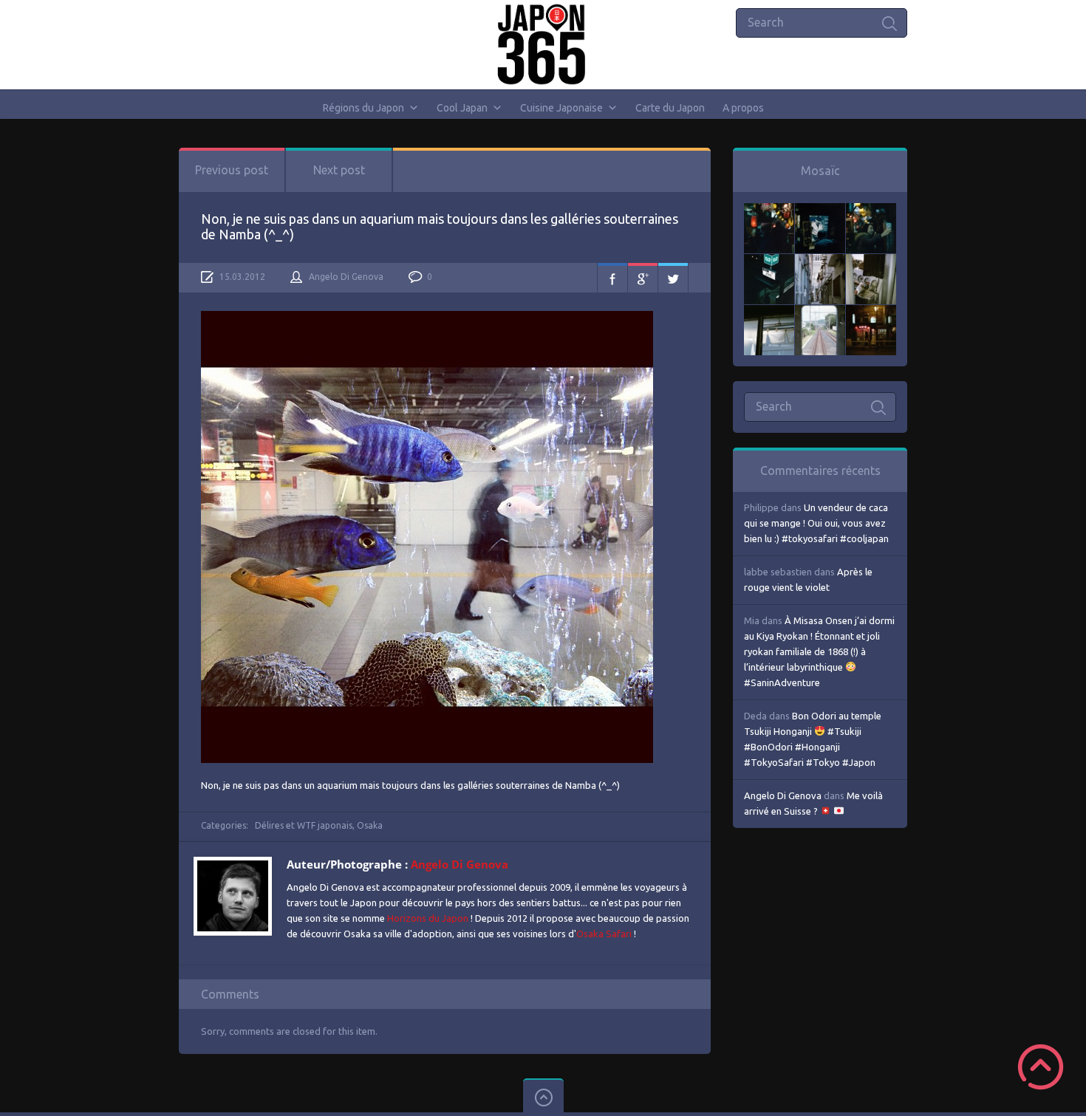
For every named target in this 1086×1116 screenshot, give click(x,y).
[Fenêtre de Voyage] (820, 312)
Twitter (673, 277)
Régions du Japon (363, 108)
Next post (339, 170)
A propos (743, 108)
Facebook (612, 277)
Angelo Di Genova (346, 276)
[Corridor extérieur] (820, 261)
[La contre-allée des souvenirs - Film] (769, 210)
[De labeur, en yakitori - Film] (820, 210)
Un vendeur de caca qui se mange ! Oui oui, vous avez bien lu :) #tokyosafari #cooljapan (816, 523)
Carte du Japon (670, 108)
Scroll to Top (1040, 1067)
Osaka (370, 825)
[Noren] (769, 312)
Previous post (231, 170)
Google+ (643, 277)
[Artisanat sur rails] (871, 261)
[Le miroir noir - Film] (871, 210)
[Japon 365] (543, 44)
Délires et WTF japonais (303, 825)
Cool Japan (462, 108)
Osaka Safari (604, 933)
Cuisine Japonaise (561, 108)
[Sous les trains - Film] (871, 312)
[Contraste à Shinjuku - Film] (769, 261)
